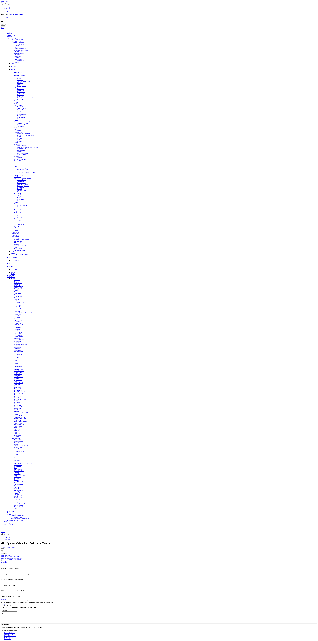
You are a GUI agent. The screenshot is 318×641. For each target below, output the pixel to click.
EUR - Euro (7, 8)
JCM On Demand (8, 524)
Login (5, 18)
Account (3, 530)
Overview (3, 599)
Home (5, 30)
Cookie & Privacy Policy (10, 636)
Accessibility (7, 639)
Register (6, 17)
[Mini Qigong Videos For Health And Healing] (13, 559)
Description (4, 562)
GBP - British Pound (9, 7)
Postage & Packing (9, 634)
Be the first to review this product (9, 547)
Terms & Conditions (9, 633)
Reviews (3, 604)
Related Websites (8, 637)
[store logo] (15, 14)
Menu (2, 28)
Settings (3, 532)
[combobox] (8, 24)
